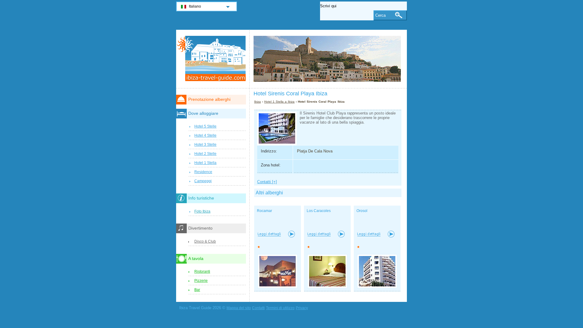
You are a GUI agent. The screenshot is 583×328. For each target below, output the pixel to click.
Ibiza (257, 101)
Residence (203, 172)
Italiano (195, 6)
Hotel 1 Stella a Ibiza (279, 101)
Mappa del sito (239, 308)
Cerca (380, 15)
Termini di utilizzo (280, 308)
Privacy (302, 308)
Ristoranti (202, 271)
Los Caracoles (319, 211)
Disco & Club (205, 241)
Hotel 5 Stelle (205, 126)
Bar (197, 290)
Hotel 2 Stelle (205, 154)
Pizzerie (201, 280)
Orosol (361, 211)
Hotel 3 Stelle (205, 144)
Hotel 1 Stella (205, 163)
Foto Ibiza (202, 211)
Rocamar (264, 211)
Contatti (258, 308)
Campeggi (203, 181)
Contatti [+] (267, 181)
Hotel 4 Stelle (205, 135)
